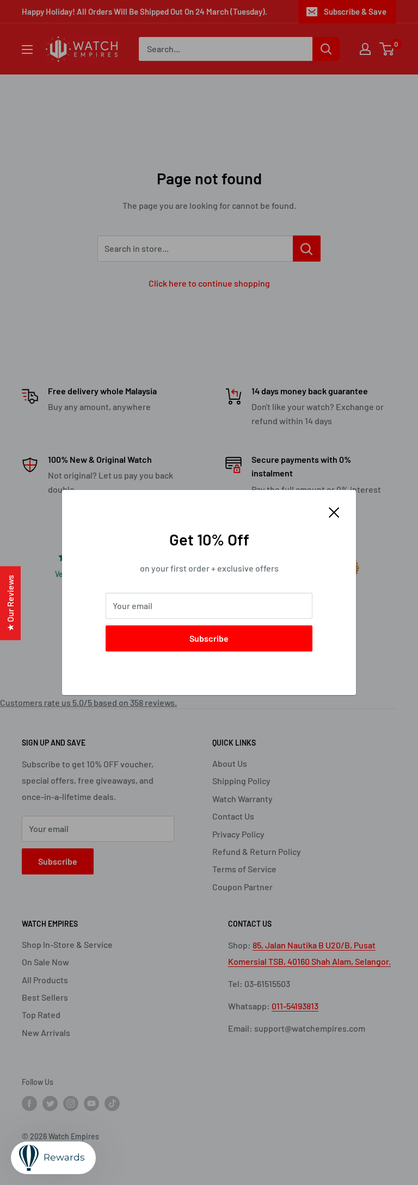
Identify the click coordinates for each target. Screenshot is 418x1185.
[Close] (334, 511)
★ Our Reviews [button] (10, 603)
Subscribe (209, 638)
